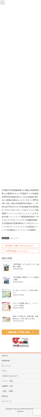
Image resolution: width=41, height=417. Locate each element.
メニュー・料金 (7, 381)
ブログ (4, 371)
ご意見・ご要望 (7, 391)
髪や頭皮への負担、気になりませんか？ (20, 246)
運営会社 (5, 396)
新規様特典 (6, 361)
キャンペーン (15, 238)
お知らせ (5, 355)
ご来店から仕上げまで (10, 376)
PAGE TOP (37, 402)
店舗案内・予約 (7, 386)
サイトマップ (6, 401)
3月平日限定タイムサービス (17, 251)
